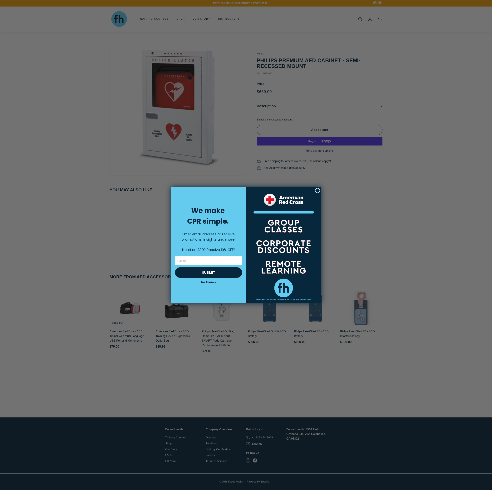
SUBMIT (208, 272)
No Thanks (208, 282)
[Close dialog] (317, 190)
